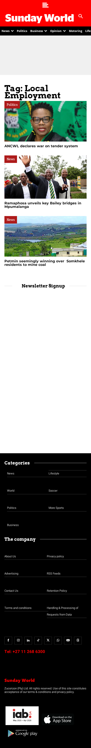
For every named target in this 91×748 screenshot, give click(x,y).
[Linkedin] (28, 640)
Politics (12, 104)
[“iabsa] (22, 725)
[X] (48, 640)
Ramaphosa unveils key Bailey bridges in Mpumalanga (42, 205)
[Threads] (78, 640)
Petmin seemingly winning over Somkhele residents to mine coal (44, 263)
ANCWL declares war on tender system (41, 146)
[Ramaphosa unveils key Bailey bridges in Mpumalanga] (45, 177)
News (11, 159)
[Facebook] (8, 640)
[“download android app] (22, 739)
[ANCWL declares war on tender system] (45, 121)
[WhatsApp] (58, 640)
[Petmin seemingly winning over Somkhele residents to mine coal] (45, 236)
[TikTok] (38, 640)
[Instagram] (18, 640)
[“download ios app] (57, 725)
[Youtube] (68, 640)
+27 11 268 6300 (29, 652)
